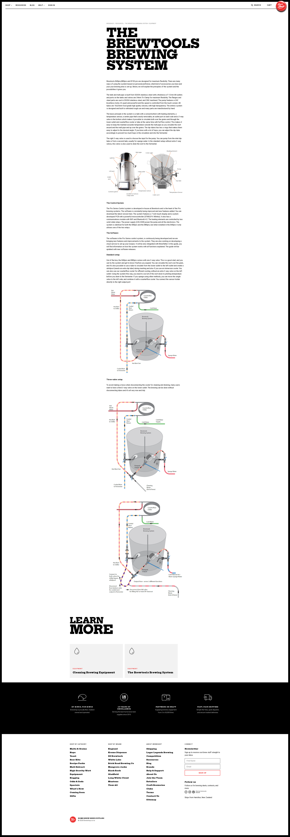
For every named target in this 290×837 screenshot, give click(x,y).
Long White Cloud (118, 778)
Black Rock (114, 770)
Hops (73, 752)
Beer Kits (75, 760)
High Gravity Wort (80, 770)
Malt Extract (77, 767)
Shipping (151, 749)
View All (113, 785)
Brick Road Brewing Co (121, 763)
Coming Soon (77, 792)
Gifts (73, 796)
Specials (75, 785)
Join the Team (154, 778)
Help (40, 5)
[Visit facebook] (186, 792)
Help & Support (155, 770)
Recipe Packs (77, 763)
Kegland (113, 749)
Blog (32, 5)
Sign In (51, 5)
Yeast (73, 756)
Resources (21, 5)
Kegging (74, 778)
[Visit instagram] (189, 792)
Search (257, 5)
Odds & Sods (76, 781)
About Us (151, 774)
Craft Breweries (155, 785)
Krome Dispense (117, 752)
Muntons (113, 781)
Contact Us (152, 796)
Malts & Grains (78, 749)
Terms (150, 792)
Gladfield (113, 774)
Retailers (151, 781)
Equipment (76, 774)
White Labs (114, 760)
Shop (7, 5)
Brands (150, 767)
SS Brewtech (115, 756)
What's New (77, 789)
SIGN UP (202, 773)
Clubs (149, 789)
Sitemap (151, 800)
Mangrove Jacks (117, 767)
